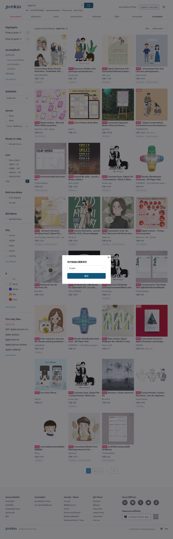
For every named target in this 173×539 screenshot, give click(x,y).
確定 (86, 275)
